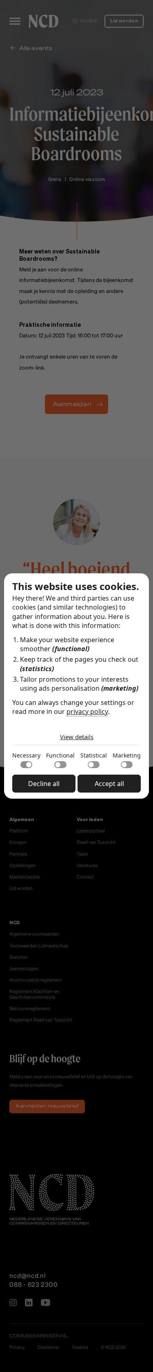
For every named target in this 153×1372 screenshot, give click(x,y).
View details (76, 737)
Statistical (93, 755)
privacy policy (87, 711)
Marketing (127, 755)
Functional (60, 755)
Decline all (44, 783)
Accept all (109, 783)
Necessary (26, 755)
